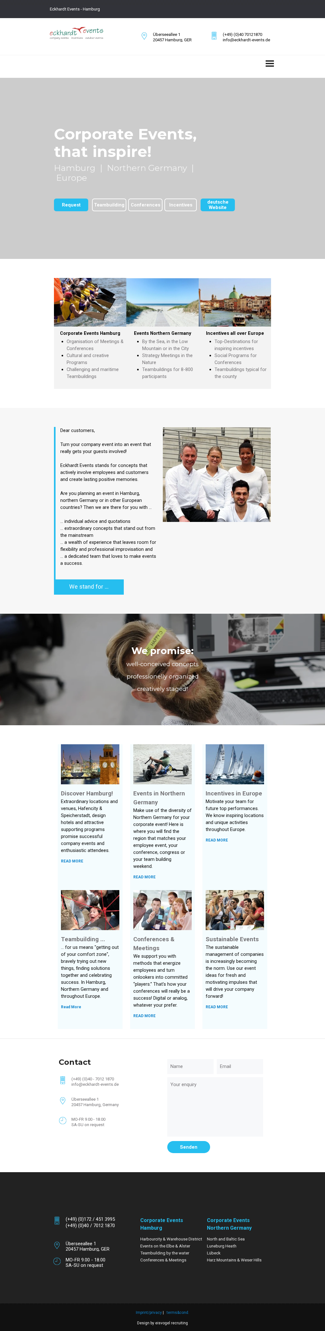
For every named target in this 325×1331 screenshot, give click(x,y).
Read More (71, 1007)
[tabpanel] (115, 8)
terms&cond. (178, 1312)
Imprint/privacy (149, 1312)
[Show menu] (269, 63)
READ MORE (72, 861)
